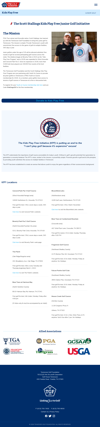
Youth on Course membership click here (29, 85)
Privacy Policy (54, 412)
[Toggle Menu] (95, 4)
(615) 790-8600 (58, 409)
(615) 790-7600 (43, 409)
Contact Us (45, 412)
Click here (15, 212)
